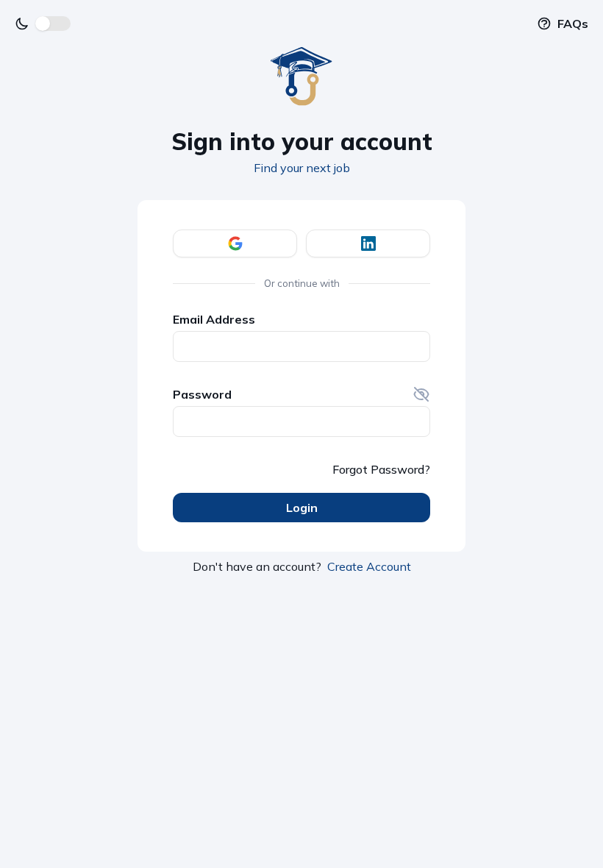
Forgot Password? (381, 469)
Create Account (369, 566)
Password (202, 394)
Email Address (214, 319)
